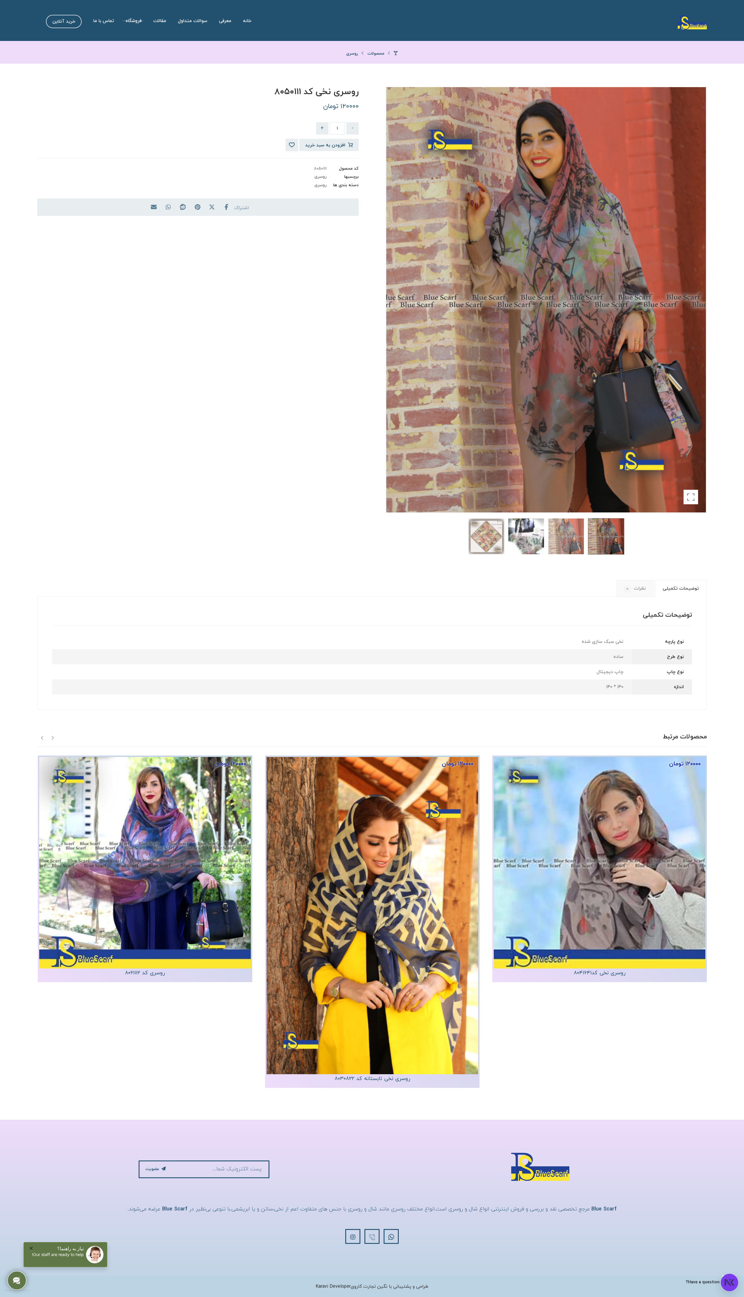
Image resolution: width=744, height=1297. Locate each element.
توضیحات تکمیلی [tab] (681, 588)
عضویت (152, 1169)
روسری (320, 177)
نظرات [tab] (636, 588)
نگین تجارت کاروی (369, 1286)
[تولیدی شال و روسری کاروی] (692, 22)
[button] (691, 497)
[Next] (42, 737)
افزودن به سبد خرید (325, 145)
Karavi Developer (333, 1286)
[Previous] (52, 737)
